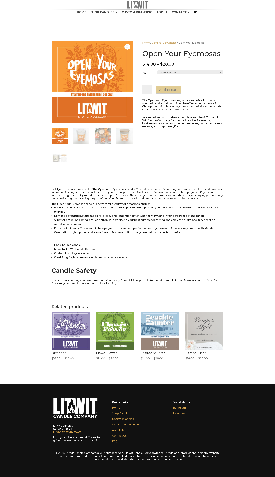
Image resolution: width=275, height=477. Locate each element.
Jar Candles (169, 42)
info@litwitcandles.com (68, 431)
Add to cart (168, 90)
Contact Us (119, 435)
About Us (118, 430)
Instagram (179, 407)
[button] (127, 47)
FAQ (115, 441)
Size (145, 73)
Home (146, 42)
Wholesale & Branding (126, 424)
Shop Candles (121, 413)
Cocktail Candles (123, 419)
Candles (156, 42)
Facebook (179, 413)
